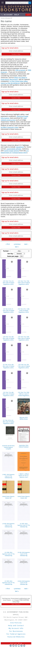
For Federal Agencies (16, 634)
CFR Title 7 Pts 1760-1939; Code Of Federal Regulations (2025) (24, 282)
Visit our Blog (16, 643)
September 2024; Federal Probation (24, 446)
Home (2, 18)
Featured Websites (16, 637)
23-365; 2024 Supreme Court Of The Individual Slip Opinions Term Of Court (24, 554)
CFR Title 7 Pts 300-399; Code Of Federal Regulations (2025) (8, 338)
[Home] (16, 11)
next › (26, 244)
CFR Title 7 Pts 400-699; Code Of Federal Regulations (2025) (8, 394)
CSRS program (20, 70)
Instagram (16, 646)
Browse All (9, 18)
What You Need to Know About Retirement (14, 78)
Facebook (11, 646)
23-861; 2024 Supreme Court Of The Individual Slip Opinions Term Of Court (8, 476)
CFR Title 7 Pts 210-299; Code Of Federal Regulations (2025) (8, 282)
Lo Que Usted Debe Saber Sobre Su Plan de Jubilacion (14, 82)
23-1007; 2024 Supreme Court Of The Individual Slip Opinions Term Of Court (23, 525)
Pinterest (22, 646)
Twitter (13, 646)
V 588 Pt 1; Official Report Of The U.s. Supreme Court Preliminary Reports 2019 (23, 475)
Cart (28, 15)
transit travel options (11, 151)
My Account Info (16, 628)
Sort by (10, 254)
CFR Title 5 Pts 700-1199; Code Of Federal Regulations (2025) (24, 366)
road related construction (14, 119)
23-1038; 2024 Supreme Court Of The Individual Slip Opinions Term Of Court (8, 554)
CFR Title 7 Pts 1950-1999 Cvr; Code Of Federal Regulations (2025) (23, 394)
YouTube (19, 646)
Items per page (13, 256)
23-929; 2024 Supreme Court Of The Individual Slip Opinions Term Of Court (8, 525)
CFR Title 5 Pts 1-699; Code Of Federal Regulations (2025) (23, 310)
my (7, 15)
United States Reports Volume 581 (8, 497)
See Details (16, 604)
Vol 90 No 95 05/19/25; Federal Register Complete (8, 447)
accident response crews (9, 127)
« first (8, 244)
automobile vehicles (14, 149)
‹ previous (17, 244)
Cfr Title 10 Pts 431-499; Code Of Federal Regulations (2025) (8, 421)
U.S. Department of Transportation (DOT (15, 152)
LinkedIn (24, 646)
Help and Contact (16, 625)
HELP (16, 15)
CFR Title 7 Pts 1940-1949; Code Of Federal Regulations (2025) (24, 338)
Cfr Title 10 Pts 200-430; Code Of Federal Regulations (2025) (8, 366)
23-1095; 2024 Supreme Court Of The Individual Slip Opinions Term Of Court (8, 582)
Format (6, 251)
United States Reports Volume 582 (24, 497)
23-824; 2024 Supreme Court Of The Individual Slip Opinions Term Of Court (24, 582)
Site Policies (16, 623)
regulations (20, 147)
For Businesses (16, 631)
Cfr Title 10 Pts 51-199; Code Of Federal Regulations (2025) (8, 310)
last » (17, 247)
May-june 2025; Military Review (24, 418)
